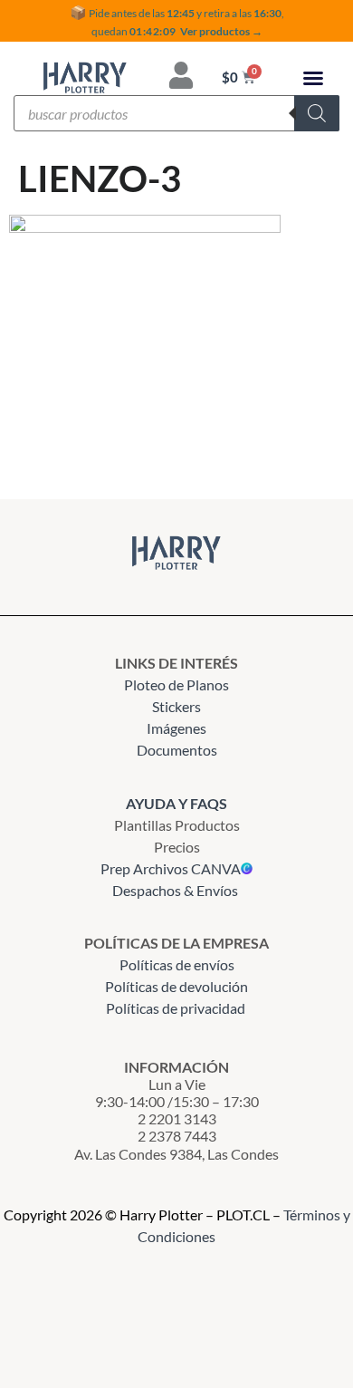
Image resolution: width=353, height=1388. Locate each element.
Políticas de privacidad (177, 1008)
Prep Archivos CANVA (170, 868)
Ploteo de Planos (176, 684)
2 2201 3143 (177, 1118)
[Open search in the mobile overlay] (176, 113)
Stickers (176, 706)
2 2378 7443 (177, 1135)
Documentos (177, 749)
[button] (313, 78)
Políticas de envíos (176, 964)
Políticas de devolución (176, 986)
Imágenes (176, 728)
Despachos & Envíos (175, 890)
